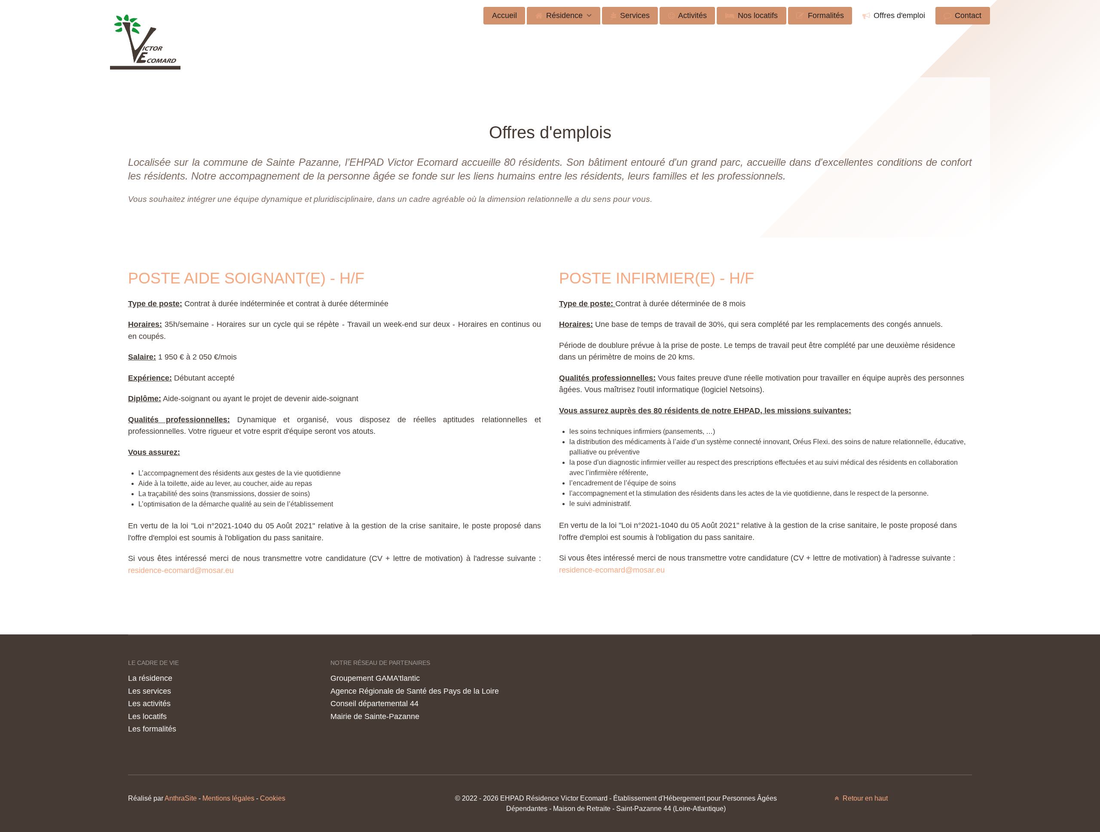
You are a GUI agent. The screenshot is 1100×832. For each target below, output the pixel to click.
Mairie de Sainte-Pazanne (374, 716)
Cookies (272, 798)
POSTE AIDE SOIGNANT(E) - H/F (246, 278)
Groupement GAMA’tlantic (375, 678)
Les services (149, 690)
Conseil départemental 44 (374, 703)
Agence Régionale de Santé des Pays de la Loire (414, 690)
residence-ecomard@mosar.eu (181, 570)
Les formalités (152, 728)
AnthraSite (182, 798)
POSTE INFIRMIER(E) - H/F (656, 278)
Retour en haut (864, 798)
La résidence (150, 678)
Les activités (149, 703)
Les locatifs (147, 716)
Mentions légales (228, 798)
